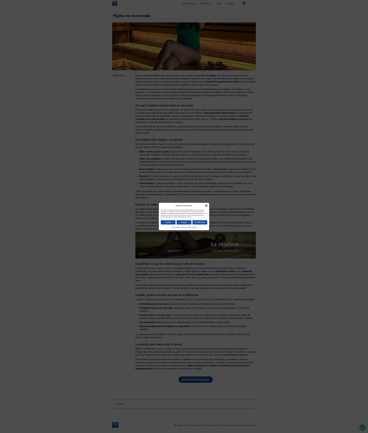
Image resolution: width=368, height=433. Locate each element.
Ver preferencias (200, 222)
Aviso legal (194, 227)
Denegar (184, 222)
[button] (206, 206)
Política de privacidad (186, 227)
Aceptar (168, 222)
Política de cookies (175, 227)
